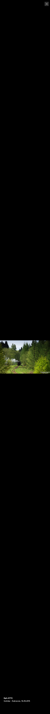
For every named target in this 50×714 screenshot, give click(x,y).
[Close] (47, 4)
